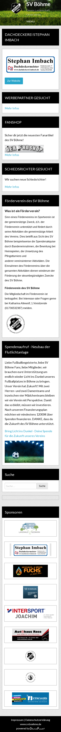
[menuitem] (30, 21)
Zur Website (13, 80)
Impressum (17, 719)
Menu (31, 21)
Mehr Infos (12, 108)
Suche (42, 486)
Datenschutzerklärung (37, 719)
